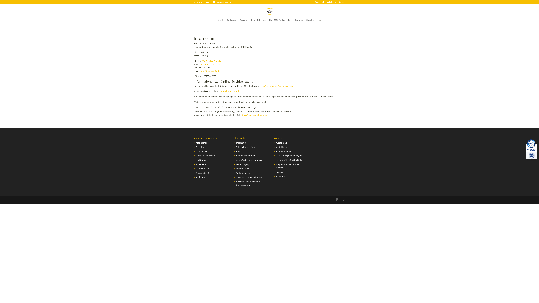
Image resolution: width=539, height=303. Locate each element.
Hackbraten (201, 160)
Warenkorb (319, 2)
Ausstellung (281, 142)
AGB (238, 151)
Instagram (280, 176)
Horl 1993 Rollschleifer (280, 20)
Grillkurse (231, 20)
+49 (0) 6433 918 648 (211, 60)
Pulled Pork (201, 164)
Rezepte (243, 20)
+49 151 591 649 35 (293, 160)
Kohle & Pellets (258, 20)
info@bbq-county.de (210, 71)
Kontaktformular (283, 151)
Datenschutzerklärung (246, 147)
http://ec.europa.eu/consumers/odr (276, 86)
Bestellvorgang (243, 164)
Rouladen (200, 177)
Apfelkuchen (201, 142)
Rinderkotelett (202, 173)
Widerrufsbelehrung (245, 155)
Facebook (280, 172)
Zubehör (310, 20)
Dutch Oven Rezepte (205, 155)
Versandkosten (243, 168)
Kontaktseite (281, 147)
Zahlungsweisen (243, 173)
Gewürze (298, 20)
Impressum (241, 142)
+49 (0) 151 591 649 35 (210, 64)
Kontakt (342, 2)
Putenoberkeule (203, 168)
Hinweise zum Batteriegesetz (249, 177)
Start (220, 20)
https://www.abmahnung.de (254, 115)
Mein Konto (331, 2)
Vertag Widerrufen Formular (249, 160)
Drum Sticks (201, 151)
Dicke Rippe (201, 147)
